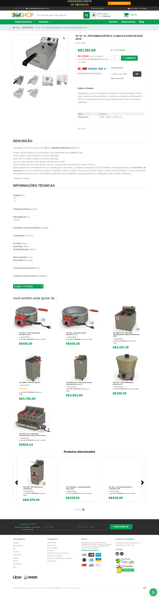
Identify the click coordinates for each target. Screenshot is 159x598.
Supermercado (18, 546)
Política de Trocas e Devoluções (58, 553)
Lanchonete (17, 555)
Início (18, 27)
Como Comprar (52, 548)
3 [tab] (81, 510)
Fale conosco (51, 561)
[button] (64, 38)
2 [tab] (78, 510)
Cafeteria (16, 552)
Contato (144, 8)
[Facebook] (117, 554)
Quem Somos (134, 8)
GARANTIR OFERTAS (119, 3)
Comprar (130, 58)
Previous (16, 482)
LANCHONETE (28, 27)
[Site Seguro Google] (131, 558)
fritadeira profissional (61, 148)
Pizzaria (16, 561)
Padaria (15, 558)
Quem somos (51, 543)
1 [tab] (75, 510)
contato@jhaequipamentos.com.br (38, 8)
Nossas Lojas (51, 545)
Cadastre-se (121, 527)
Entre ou (104, 16)
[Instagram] (122, 554)
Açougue (16, 543)
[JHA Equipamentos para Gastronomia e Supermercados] (22, 15)
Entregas (50, 550)
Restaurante (17, 564)
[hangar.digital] (144, 588)
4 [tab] (83, 510)
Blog (141, 21)
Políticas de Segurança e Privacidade (60, 558)
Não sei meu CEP (117, 78)
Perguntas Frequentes (54, 556)
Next (142, 482)
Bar (14, 549)
